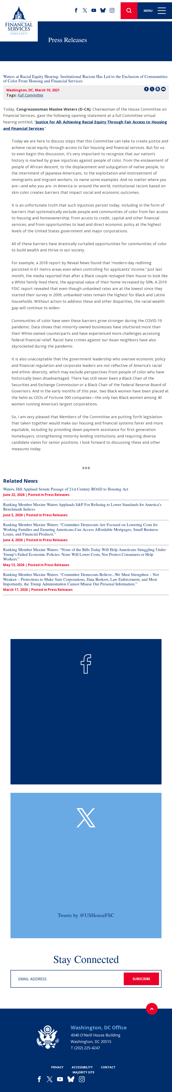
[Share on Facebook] (146, 90)
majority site (83, 1072)
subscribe (141, 979)
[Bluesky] (103, 10)
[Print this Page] (157, 90)
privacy (57, 1067)
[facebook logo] (86, 664)
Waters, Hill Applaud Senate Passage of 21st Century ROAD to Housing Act (65, 489)
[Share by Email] (163, 90)
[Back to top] (152, 1009)
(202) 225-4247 (87, 1047)
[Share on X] (152, 90)
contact (108, 1067)
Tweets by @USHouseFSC (86, 915)
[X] (85, 10)
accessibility (82, 1067)
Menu (148, 11)
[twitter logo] (86, 817)
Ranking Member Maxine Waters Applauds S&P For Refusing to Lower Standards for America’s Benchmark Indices (82, 507)
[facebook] (76, 10)
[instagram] (112, 10)
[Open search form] (129, 10)
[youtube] (93, 10)
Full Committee (30, 95)
